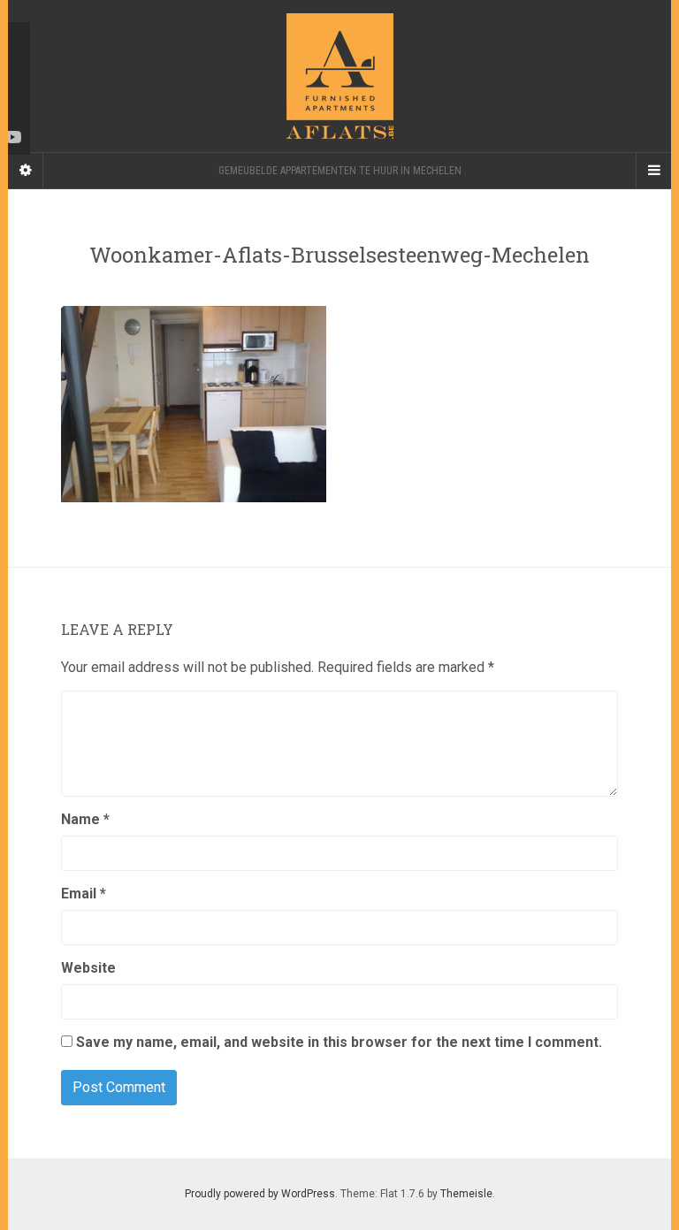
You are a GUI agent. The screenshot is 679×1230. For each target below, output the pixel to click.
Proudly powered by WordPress (260, 1194)
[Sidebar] (25, 170)
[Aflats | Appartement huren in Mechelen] (339, 76)
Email (83, 893)
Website (88, 967)
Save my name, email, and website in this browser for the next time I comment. (339, 1042)
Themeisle (466, 1194)
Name (85, 819)
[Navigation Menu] (653, 170)
